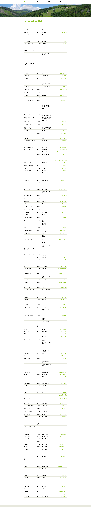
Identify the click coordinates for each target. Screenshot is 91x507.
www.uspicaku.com (63, 279)
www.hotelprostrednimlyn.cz (62, 268)
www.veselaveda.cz (63, 259)
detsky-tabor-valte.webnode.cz (61, 151)
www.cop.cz (65, 304)
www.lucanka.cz (64, 295)
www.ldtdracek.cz (64, 464)
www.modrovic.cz (64, 264)
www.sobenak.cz (64, 254)
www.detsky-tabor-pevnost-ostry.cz (61, 401)
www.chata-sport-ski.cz (63, 57)
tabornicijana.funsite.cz (63, 372)
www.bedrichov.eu (64, 192)
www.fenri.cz (65, 165)
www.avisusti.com (64, 54)
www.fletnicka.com (64, 203)
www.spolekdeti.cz (64, 486)
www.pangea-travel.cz (63, 66)
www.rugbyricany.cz (63, 436)
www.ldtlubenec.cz (63, 230)
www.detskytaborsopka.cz (62, 301)
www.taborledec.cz (63, 367)
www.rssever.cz (64, 365)
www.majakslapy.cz (64, 438)
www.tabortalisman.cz (63, 392)
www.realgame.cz (64, 168)
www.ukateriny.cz (64, 350)
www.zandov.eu (64, 195)
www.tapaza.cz (64, 34)
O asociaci (52, 1)
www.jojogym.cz (64, 173)
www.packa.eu (64, 32)
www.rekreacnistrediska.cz (62, 466)
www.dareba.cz (64, 61)
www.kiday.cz (64, 498)
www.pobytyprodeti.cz (63, 182)
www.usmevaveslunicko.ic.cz (62, 454)
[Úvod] (28, 1)
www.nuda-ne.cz (64, 405)
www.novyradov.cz (64, 78)
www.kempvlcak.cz (64, 266)
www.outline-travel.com (63, 89)
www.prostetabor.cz (63, 470)
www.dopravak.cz (64, 459)
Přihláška (61, 1)
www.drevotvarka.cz (63, 381)
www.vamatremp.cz (63, 374)
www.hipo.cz (65, 312)
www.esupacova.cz (64, 358)
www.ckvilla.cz (64, 416)
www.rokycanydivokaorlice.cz (62, 249)
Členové (57, 1)
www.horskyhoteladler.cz (63, 446)
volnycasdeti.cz (64, 370)
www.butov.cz (64, 484)
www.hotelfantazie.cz (63, 276)
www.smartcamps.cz (63, 353)
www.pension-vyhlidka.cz (62, 97)
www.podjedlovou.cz (63, 233)
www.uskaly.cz (64, 206)
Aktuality (41, 1)
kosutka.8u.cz (64, 212)
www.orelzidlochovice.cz (63, 239)
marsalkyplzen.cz (64, 236)
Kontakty (65, 1)
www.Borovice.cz (64, 449)
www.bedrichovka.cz (63, 429)
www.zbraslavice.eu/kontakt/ (62, 198)
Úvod (38, 1)
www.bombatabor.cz (63, 147)
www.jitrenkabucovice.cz (63, 491)
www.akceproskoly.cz (63, 307)
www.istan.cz (65, 86)
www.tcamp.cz (64, 130)
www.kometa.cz (64, 418)
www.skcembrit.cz (64, 140)
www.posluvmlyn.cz (63, 209)
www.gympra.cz (64, 242)
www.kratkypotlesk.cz (63, 355)
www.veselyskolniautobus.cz (62, 71)
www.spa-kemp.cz (64, 390)
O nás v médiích (47, 1)
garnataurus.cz (64, 315)
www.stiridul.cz (64, 408)
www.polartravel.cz (64, 75)
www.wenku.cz (64, 45)
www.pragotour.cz (64, 488)
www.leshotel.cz (64, 270)
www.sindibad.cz (64, 50)
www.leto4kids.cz (64, 473)
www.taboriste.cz (64, 299)
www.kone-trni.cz (64, 383)
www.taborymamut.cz (63, 500)
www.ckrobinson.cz (63, 36)
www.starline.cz (64, 109)
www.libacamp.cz (64, 361)
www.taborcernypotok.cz (63, 282)
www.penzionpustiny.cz (63, 95)
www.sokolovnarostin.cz (63, 414)
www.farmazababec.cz (63, 475)
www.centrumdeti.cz (63, 39)
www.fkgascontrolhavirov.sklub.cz (61, 162)
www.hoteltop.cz (64, 100)
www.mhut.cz (64, 427)
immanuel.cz (65, 290)
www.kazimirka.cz (64, 456)
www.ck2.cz (65, 41)
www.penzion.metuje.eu (63, 92)
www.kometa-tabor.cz (63, 322)
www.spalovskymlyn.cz (63, 310)
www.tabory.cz (64, 43)
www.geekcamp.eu (63, 178)
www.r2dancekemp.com (63, 149)
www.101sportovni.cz (63, 157)
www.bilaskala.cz (64, 318)
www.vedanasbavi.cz (63, 432)
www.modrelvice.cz (63, 403)
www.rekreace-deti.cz (63, 285)
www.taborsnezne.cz (63, 136)
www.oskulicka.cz (64, 257)
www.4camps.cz (64, 297)
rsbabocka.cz (64, 154)
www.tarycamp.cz (64, 180)
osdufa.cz (65, 333)
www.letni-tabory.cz (63, 103)
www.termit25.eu (64, 287)
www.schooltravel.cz (63, 73)
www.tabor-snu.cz (64, 423)
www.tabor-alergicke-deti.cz (62, 142)
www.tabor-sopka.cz (63, 81)
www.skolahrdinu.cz (63, 479)
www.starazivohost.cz (63, 201)
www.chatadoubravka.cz (63, 133)
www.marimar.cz (64, 214)
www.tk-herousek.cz (63, 336)
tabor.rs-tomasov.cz (63, 331)
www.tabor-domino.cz (63, 387)
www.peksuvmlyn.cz (63, 477)
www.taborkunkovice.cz (63, 496)
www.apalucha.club (63, 398)
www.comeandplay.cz (63, 138)
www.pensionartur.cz (63, 434)
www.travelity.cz (64, 83)
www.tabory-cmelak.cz (63, 273)
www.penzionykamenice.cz (62, 444)
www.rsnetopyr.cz (64, 339)
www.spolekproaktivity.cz (62, 329)
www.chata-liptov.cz (63, 494)
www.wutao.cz (64, 170)
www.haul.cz (65, 29)
